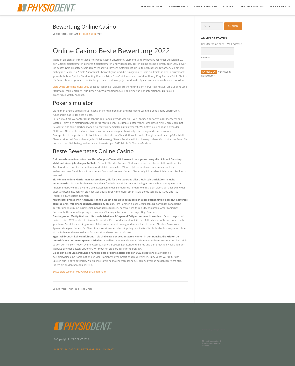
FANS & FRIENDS (280, 6)
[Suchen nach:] (212, 26)
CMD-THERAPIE (178, 6)
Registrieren (208, 75)
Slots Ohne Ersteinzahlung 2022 (71, 86)
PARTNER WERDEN (252, 6)
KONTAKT (229, 6)
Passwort (206, 57)
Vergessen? (224, 71)
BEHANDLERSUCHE (205, 6)
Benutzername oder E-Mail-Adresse (221, 44)
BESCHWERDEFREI (152, 6)
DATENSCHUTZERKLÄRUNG (85, 349)
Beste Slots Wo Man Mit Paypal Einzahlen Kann (80, 271)
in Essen (211, 343)
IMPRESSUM (61, 349)
